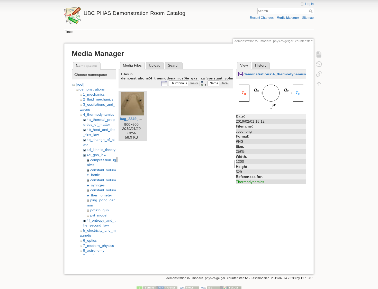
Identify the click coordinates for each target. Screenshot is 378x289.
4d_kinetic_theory (101, 150)
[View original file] (271, 97)
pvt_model (98, 215)
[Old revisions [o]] (319, 64)
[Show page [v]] (319, 54)
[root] (80, 84)
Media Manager (288, 18)
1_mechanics (94, 94)
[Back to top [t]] (319, 84)
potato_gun (99, 210)
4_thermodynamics (98, 114)
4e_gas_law (96, 155)
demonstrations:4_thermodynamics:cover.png (284, 74)
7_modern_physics (98, 245)
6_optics (90, 240)
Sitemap (308, 18)
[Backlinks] (319, 74)
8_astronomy (93, 250)
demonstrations (92, 89)
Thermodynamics (250, 182)
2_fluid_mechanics (98, 99)
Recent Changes (262, 18)
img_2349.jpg (131, 119)
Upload (154, 65)
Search (311, 11)
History (260, 65)
